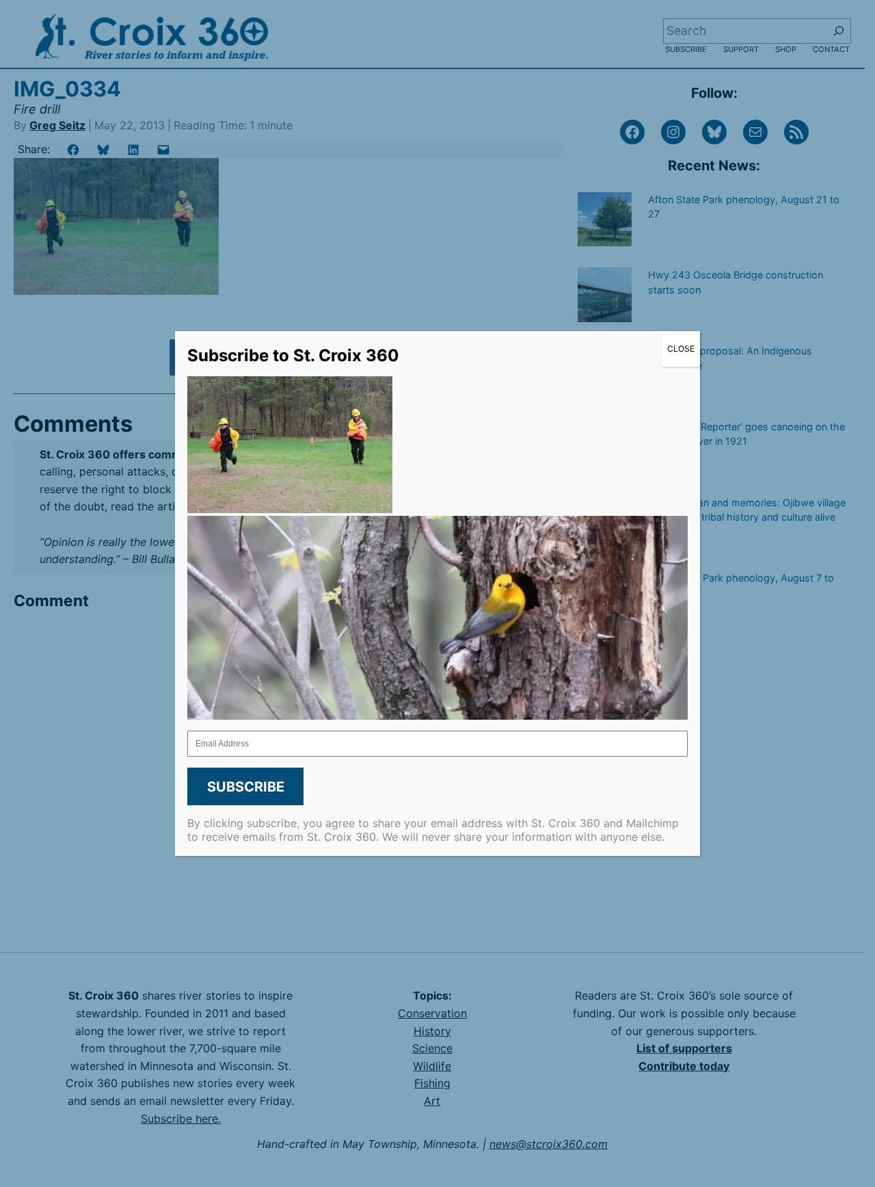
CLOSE (681, 348)
